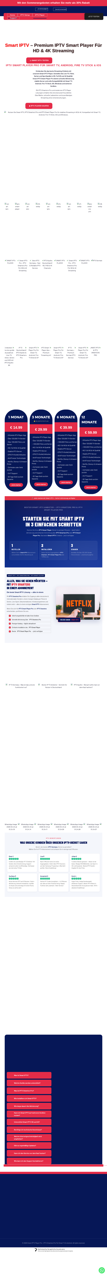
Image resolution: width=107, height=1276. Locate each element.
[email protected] (60, 9)
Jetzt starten (16, 485)
